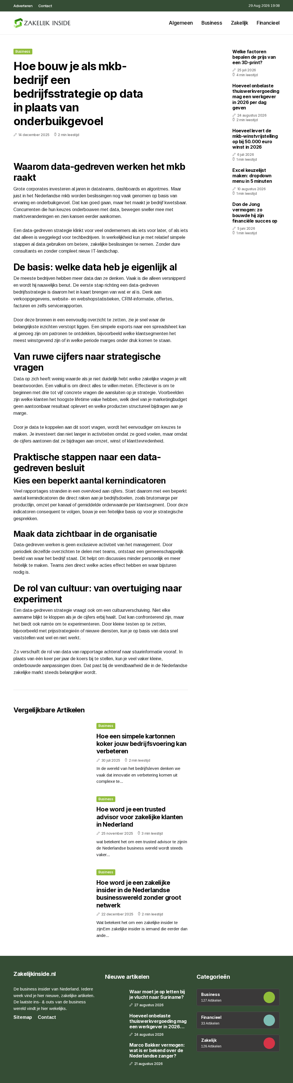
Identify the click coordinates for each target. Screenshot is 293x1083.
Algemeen (181, 23)
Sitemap (22, 1017)
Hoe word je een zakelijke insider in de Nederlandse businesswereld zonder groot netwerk (138, 894)
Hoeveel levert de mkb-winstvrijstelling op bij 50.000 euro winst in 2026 (255, 139)
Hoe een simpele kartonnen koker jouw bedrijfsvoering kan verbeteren (141, 743)
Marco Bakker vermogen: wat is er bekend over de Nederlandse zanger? (157, 1050)
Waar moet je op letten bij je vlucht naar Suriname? (157, 994)
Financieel (268, 23)
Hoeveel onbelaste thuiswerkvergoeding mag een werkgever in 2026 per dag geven (255, 97)
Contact (45, 5)
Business (211, 23)
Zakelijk (239, 23)
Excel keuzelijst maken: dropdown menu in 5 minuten (252, 175)
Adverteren (23, 5)
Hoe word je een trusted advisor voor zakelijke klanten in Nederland (139, 816)
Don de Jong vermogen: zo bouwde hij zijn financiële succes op (254, 212)
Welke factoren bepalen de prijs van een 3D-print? (254, 57)
